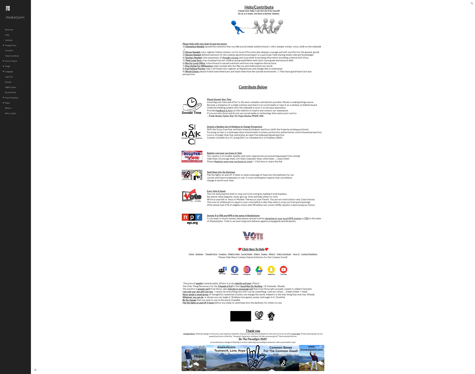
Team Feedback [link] (11, 97)
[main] (259, 10)
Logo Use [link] (9, 76)
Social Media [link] (10, 92)
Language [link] (9, 71)
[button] (472, 3)
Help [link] (7, 35)
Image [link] (7, 66)
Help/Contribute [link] (12, 56)
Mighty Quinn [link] (10, 87)
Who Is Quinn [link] (10, 113)
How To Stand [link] (11, 61)
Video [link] (7, 103)
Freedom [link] (9, 50)
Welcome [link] (9, 29)
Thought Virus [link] (10, 45)
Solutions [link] (9, 40)
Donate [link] (8, 82)
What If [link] (8, 108)
